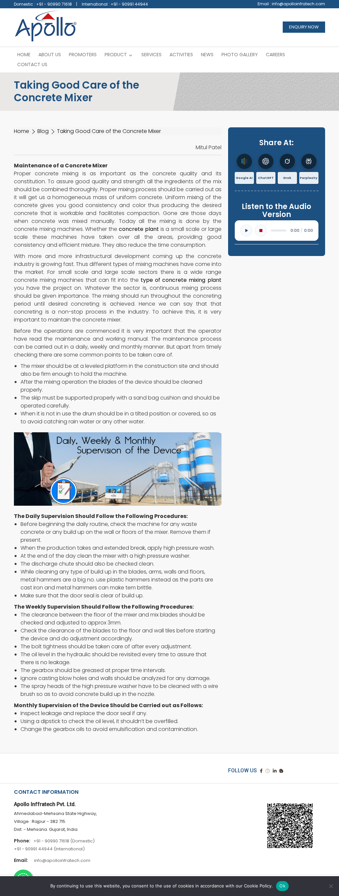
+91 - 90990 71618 (54, 4)
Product (116, 54)
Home (23, 54)
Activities (181, 54)
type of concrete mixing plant (181, 280)
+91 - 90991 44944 (129, 4)
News (207, 54)
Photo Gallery (239, 54)
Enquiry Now (304, 27)
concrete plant (139, 229)
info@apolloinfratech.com (298, 4)
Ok (282, 885)
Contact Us (32, 64)
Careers (275, 54)
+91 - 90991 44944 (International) (49, 849)
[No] (330, 886)
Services (151, 54)
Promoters (83, 54)
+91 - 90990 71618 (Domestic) (64, 841)
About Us (49, 54)
